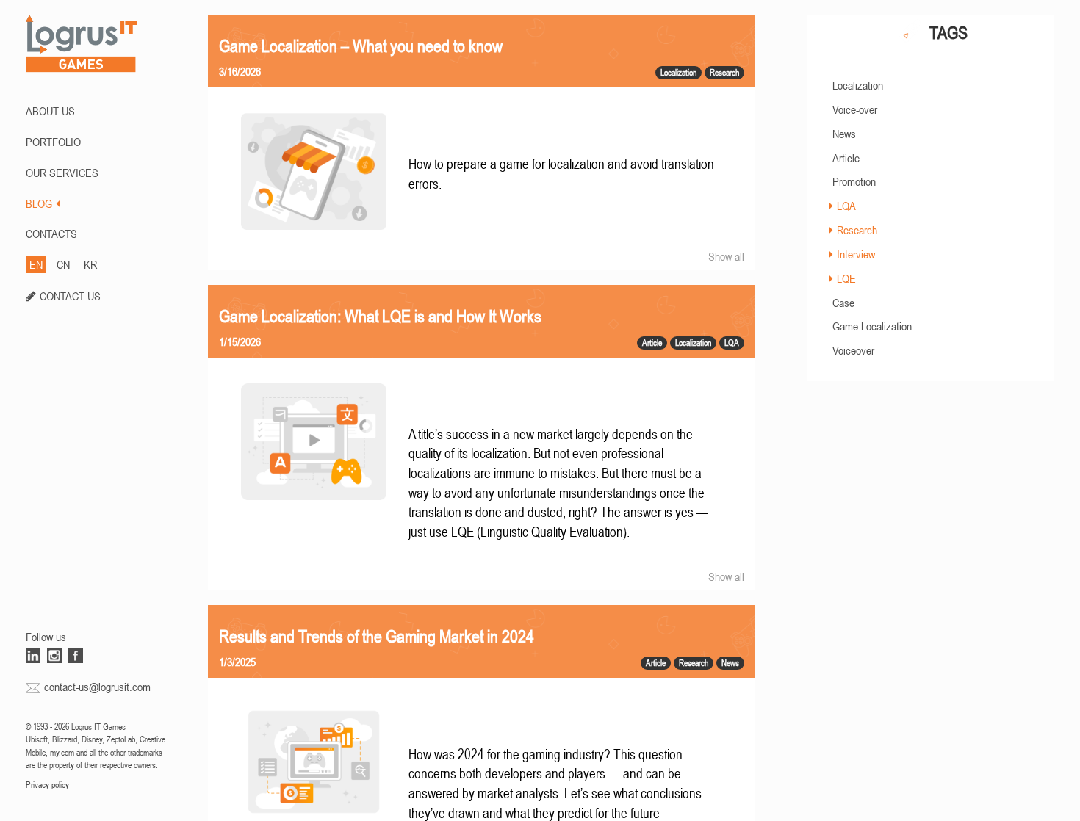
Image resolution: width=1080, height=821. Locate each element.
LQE (846, 278)
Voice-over (854, 109)
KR (90, 264)
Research (857, 229)
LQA (846, 205)
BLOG (39, 203)
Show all (726, 256)
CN (63, 264)
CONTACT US (70, 296)
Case (843, 302)
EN (36, 264)
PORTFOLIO (53, 141)
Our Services (62, 172)
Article (846, 157)
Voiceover (853, 350)
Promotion (854, 181)
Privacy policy (47, 785)
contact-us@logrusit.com (97, 686)
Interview (856, 254)
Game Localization (872, 326)
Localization (857, 85)
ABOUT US (50, 110)
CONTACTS (51, 233)
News (844, 133)
